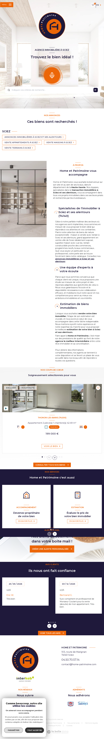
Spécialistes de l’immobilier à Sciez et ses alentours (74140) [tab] (79, 212)
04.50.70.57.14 (70, 659)
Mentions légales (91, 723)
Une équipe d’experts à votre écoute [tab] (76, 269)
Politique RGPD (54, 725)
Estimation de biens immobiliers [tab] (74, 305)
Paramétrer (13, 730)
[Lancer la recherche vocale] (52, 75)
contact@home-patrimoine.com (78, 664)
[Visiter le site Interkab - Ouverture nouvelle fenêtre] (83, 703)
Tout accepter (34, 730)
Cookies (69, 726)
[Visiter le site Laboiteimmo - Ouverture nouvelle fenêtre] (57, 732)
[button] (55, 458)
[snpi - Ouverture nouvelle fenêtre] (71, 704)
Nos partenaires (73, 723)
